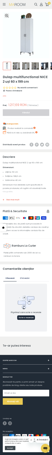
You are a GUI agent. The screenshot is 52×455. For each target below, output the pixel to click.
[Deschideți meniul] (4, 4)
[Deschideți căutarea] (35, 4)
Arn (4, 96)
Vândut (26, 112)
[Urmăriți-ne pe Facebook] (5, 423)
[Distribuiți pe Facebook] (31, 145)
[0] (47, 4)
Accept (10, 448)
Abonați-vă (13, 401)
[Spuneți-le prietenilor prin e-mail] (47, 145)
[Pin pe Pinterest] (37, 145)
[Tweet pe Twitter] (42, 145)
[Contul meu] (41, 4)
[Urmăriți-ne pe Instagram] (10, 423)
